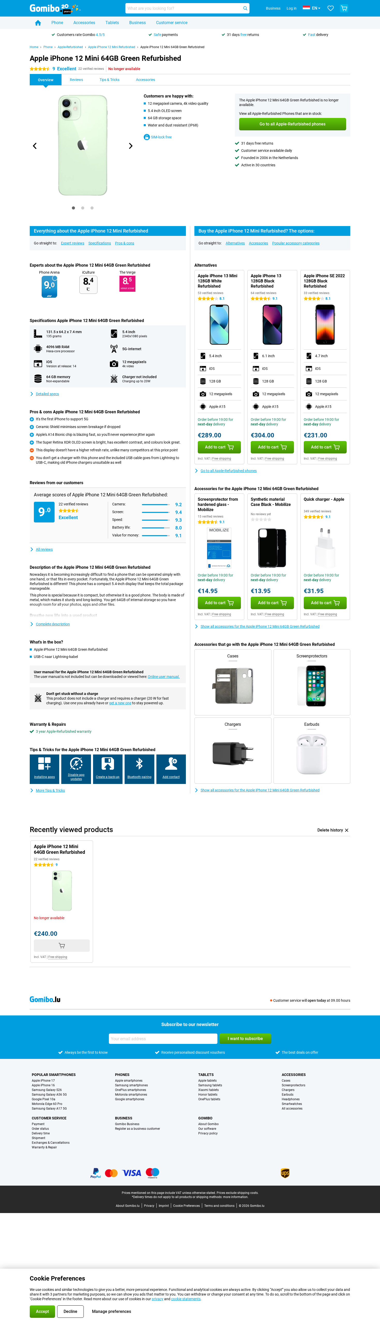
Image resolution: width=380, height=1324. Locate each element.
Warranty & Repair (44, 1147)
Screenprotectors (293, 1085)
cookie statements (186, 1299)
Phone (57, 22)
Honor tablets (207, 1094)
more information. (235, 1197)
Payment (38, 1124)
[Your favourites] (330, 8)
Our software (207, 1129)
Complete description (53, 624)
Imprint (164, 1206)
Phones (122, 1075)
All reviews (44, 549)
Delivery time (41, 1133)
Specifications (99, 243)
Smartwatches (292, 1104)
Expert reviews (72, 243)
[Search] (245, 8)
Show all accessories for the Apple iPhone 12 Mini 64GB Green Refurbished (260, 626)
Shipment (38, 1138)
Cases (286, 1080)
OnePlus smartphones (130, 1090)
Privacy (149, 1206)
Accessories (84, 22)
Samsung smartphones (131, 1085)
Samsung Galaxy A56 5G (49, 1094)
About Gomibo (208, 1124)
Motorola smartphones (131, 1094)
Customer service (171, 22)
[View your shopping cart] (344, 8)
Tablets (112, 22)
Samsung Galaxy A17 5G (49, 1108)
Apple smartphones (128, 1080)
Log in (292, 8)
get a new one (120, 703)
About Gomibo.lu (128, 1206)
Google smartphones (129, 1099)
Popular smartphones (54, 1075)
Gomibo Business (127, 1124)
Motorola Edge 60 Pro (47, 1104)
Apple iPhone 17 (43, 1080)
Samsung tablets (210, 1085)
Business (137, 22)
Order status (40, 1129)
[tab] (73, 208)
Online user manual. (164, 677)
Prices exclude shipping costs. (238, 1193)
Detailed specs (47, 394)
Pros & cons (124, 243)
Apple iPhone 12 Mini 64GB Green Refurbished (172, 47)
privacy (157, 1299)
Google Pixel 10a (43, 1099)
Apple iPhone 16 (43, 1085)
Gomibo (205, 1118)
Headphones (291, 1099)
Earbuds (287, 1094)
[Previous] (35, 146)
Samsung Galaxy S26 (47, 1090)
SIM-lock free (161, 137)
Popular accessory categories (296, 243)
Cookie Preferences (186, 1206)
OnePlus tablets (209, 1099)
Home (34, 47)
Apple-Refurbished (70, 47)
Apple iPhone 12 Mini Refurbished (111, 47)
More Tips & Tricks (50, 790)
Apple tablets (207, 1080)
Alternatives (235, 243)
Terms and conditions (219, 1206)
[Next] (130, 146)
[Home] (38, 23)
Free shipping (221, 458)
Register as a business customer (137, 1129)
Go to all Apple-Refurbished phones (229, 471)
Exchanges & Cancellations (51, 1143)
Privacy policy (208, 1133)
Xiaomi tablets (208, 1090)
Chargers (288, 1090)
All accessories (292, 1108)
